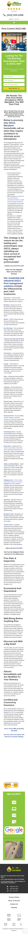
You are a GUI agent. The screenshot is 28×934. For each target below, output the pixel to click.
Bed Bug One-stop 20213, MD (14, 111)
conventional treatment (13, 199)
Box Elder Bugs (8, 328)
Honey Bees (12, 483)
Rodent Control (8, 401)
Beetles (6, 319)
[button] (14, 22)
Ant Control (7, 297)
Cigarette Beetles (14, 449)
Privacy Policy (14, 897)
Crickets (6, 417)
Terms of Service (14, 900)
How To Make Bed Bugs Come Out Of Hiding (12, 879)
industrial (9, 280)
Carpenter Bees (19, 339)
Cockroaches (7, 353)
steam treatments (18, 201)
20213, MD (11, 712)
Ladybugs (6, 387)
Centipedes (17, 417)
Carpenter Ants (8, 339)
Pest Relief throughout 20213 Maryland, (14, 100)
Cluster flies (14, 419)
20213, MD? (15, 64)
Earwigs (6, 364)
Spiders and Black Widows (11, 464)
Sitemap (14, 907)
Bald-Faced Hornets (16, 481)
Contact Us (14, 904)
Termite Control (8, 524)
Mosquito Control (9, 514)
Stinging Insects (8, 480)
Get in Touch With (10, 728)
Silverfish (6, 419)
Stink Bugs (7, 499)
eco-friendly (18, 196)
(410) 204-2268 (19, 266)
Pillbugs (11, 417)
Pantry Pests (7, 446)
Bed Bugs (6, 305)
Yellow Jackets (18, 480)
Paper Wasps (7, 481)
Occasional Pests (9, 415)
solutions (9, 286)
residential (13, 278)
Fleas (5, 376)
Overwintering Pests (9, 431)
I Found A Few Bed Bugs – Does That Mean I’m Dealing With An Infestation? (13, 882)
